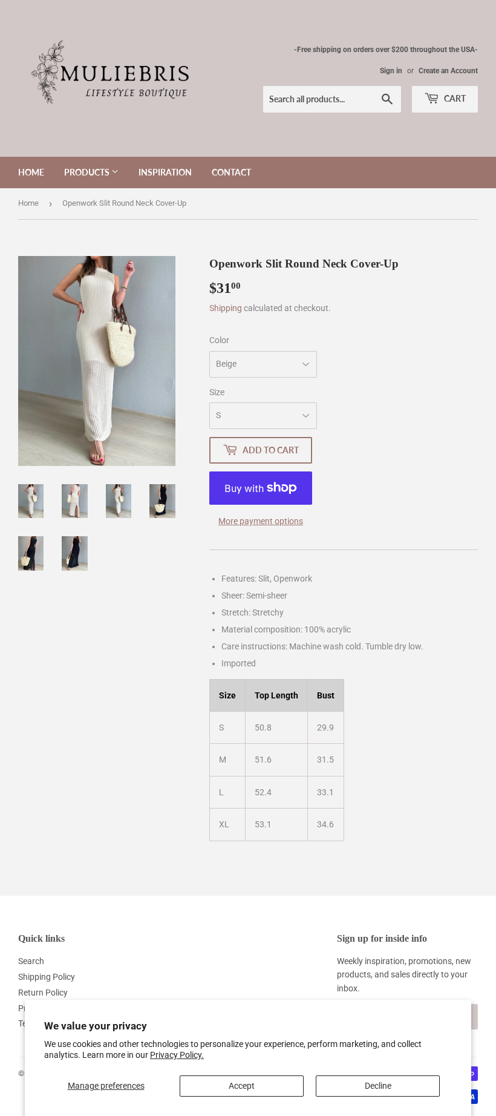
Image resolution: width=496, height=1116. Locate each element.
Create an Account (448, 71)
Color (219, 340)
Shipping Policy (46, 977)
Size (216, 392)
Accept (242, 1086)
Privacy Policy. (177, 1055)
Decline (378, 1086)
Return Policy (43, 992)
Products (87, 172)
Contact (231, 172)
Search (31, 961)
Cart (454, 98)
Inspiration (165, 172)
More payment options (260, 521)
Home (31, 172)
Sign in (391, 71)
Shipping (225, 308)
